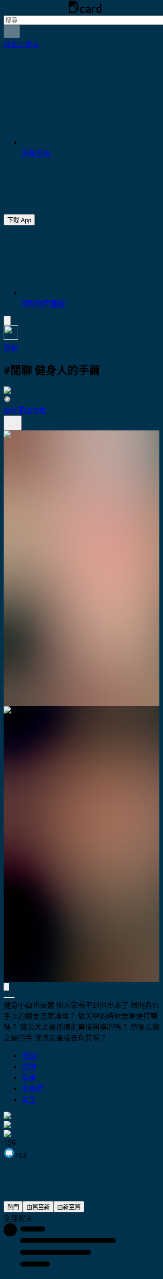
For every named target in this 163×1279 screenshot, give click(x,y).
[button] (21, 44)
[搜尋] (12, 31)
